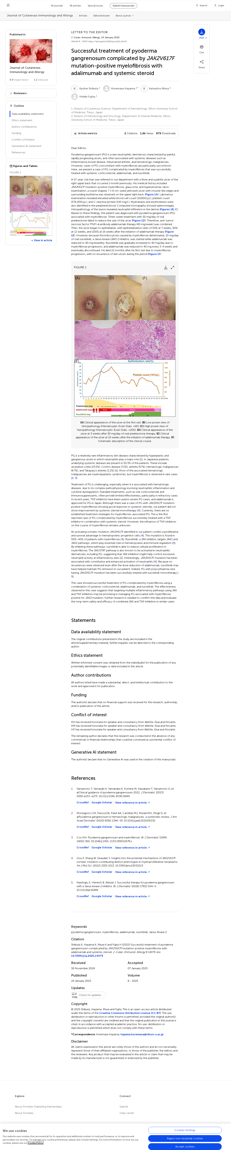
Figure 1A (152, 194)
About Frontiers (24, 1113)
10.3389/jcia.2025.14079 (87, 955)
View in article (43, 240)
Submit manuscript (123, 5)
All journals (57, 5)
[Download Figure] (165, 267)
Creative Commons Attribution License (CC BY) (130, 1013)
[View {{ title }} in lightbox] (31, 206)
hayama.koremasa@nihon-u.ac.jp (142, 1034)
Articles (83, 15)
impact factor (19, 79)
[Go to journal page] (31, 51)
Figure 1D (139, 220)
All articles (75, 5)
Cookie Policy (35, 1143)
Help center (127, 1113)
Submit (124, 1106)
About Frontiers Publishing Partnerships (38, 1106)
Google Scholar (101, 802)
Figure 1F (154, 254)
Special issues (95, 5)
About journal (123, 15)
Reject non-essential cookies (185, 1138)
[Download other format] (206, 38)
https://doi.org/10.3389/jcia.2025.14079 (108, 41)
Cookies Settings (185, 1130)
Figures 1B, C (168, 209)
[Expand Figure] (172, 267)
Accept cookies (185, 1146)
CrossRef (83, 802)
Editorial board (101, 15)
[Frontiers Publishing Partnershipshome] (25, 6)
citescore (41, 79)
